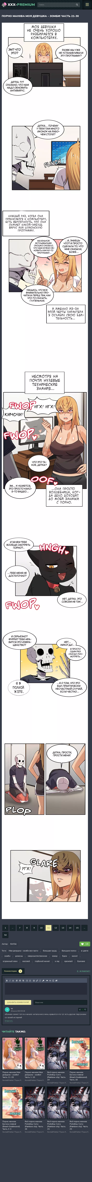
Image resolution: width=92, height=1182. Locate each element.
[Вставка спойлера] (53, 980)
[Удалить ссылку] (40, 980)
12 (56, 928)
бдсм (64, 956)
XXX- (21, 4)
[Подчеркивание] (13, 980)
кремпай (68, 961)
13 (63, 928)
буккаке (81, 961)
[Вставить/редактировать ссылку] (37, 980)
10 (41, 928)
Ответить (9, 1021)
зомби (7, 956)
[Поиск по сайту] (77, 4)
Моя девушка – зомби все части (23, 950)
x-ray (57, 961)
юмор (54, 956)
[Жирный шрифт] (6, 980)
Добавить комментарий (18, 1002)
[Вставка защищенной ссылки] (43, 980)
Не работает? (85, 971)
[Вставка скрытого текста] (56, 980)
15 (77, 928)
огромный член (10, 961)
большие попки (69, 950)
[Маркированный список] (27, 980)
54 (5, 935)
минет (75, 956)
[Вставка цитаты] (47, 980)
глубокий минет (42, 961)
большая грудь (50, 950)
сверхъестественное (37, 956)
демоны (19, 956)
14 (70, 928)
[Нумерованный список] (30, 980)
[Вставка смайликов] (33, 980)
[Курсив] (10, 980)
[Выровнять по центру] (20, 980)
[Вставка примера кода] (50, 980)
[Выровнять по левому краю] (16, 980)
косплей (26, 961)
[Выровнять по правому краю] (23, 980)
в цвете (84, 950)
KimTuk (13, 944)
